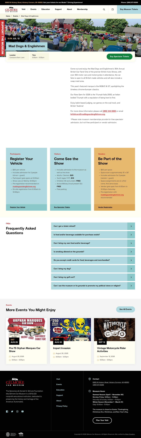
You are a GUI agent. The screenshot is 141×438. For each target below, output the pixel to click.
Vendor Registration (105, 207)
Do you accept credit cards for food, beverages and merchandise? (82, 260)
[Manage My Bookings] (112, 9)
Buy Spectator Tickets (119, 57)
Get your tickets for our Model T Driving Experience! (44, 2)
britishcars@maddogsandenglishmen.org (87, 114)
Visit (23, 9)
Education (45, 9)
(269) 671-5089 (98, 385)
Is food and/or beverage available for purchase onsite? (77, 235)
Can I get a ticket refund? (64, 226)
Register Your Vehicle (17, 207)
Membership (82, 9)
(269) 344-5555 (109, 111)
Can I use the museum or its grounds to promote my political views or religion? (87, 286)
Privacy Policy (61, 406)
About (69, 9)
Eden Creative (130, 434)
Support (58, 9)
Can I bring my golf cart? (64, 277)
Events (33, 9)
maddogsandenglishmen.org (24, 186)
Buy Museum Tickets (129, 9)
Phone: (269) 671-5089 (129, 2)
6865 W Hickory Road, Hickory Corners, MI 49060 (111, 382)
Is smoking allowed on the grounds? (69, 252)
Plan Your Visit (102, 420)
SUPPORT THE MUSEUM (2, 38)
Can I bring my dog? (62, 269)
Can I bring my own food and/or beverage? (72, 243)
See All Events (126, 309)
